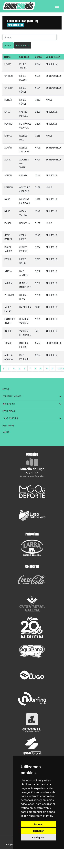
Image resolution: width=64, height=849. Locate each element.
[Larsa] (32, 547)
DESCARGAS (8, 425)
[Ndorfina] (32, 699)
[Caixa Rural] (32, 603)
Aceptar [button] (38, 824)
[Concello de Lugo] (32, 468)
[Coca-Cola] (32, 580)
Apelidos (24, 56)
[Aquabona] (32, 651)
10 (46, 368)
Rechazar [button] (38, 830)
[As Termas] (32, 627)
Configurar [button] (38, 837)
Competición (53, 56)
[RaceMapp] (32, 746)
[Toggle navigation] (57, 6)
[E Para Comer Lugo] (32, 675)
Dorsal (38, 56)
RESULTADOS (8, 411)
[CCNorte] (32, 722)
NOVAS (5, 389)
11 (52, 368)
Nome (7, 56)
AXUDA (5, 432)
